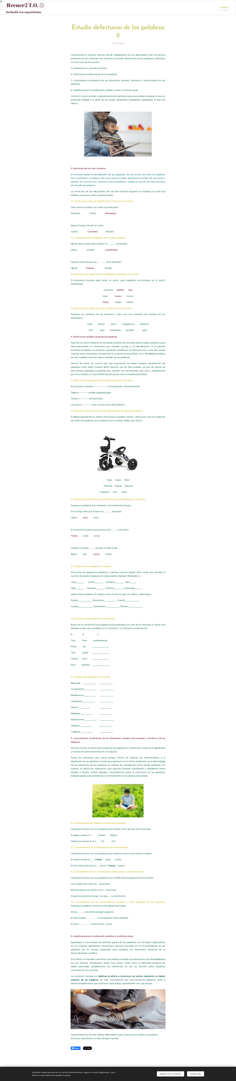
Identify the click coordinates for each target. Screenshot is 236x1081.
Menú (225, 7)
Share (77, 1048)
